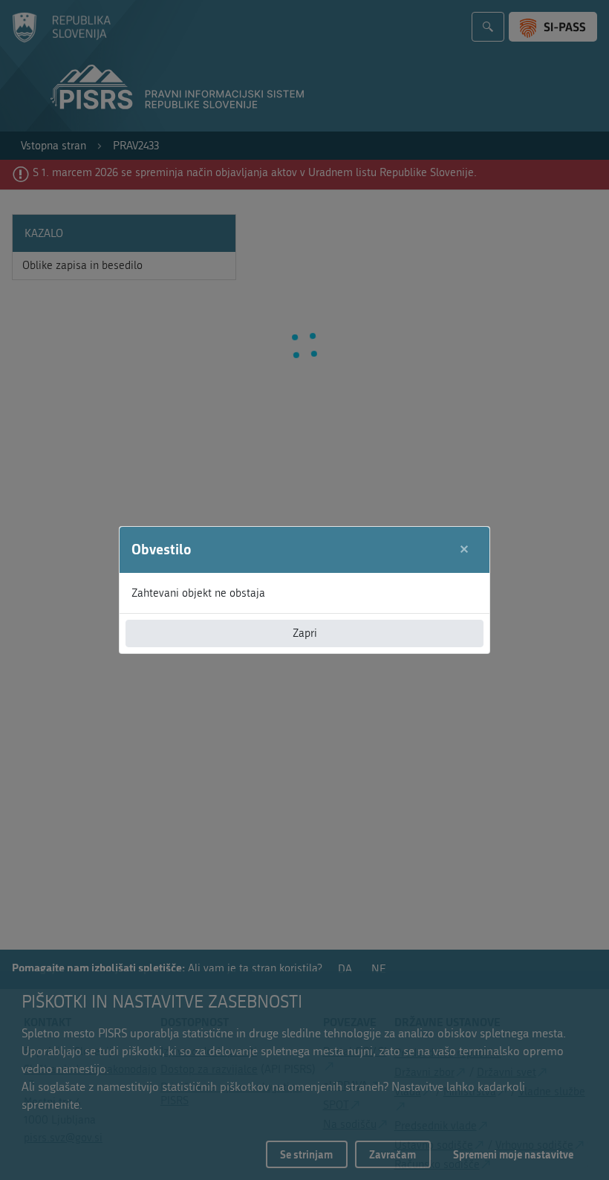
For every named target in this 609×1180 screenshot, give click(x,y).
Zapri (305, 633)
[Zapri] (464, 549)
